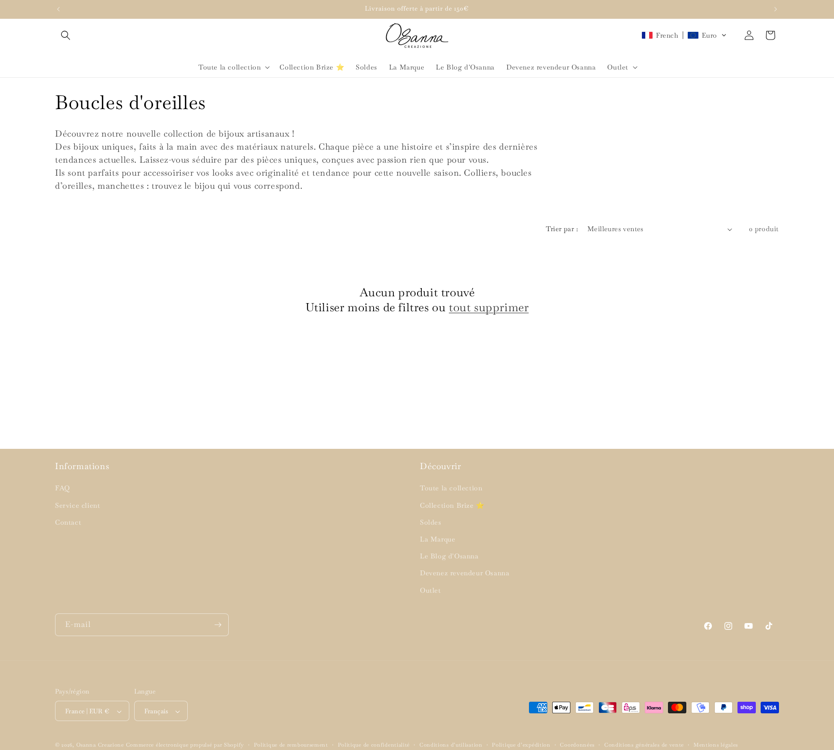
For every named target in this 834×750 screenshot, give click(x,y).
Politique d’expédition (521, 744)
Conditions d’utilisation (451, 744)
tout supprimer (488, 307)
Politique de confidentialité (374, 744)
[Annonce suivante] (775, 9)
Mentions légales (716, 744)
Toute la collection (451, 488)
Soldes (431, 522)
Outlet (430, 590)
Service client (77, 505)
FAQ (62, 488)
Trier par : (562, 228)
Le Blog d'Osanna (449, 556)
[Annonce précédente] (58, 9)
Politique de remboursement (291, 744)
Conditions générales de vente (644, 744)
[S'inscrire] (217, 624)
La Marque (437, 539)
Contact (68, 522)
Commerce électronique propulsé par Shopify (185, 745)
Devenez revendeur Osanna (464, 573)
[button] (65, 35)
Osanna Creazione (100, 745)
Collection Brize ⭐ (452, 505)
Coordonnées (577, 744)
